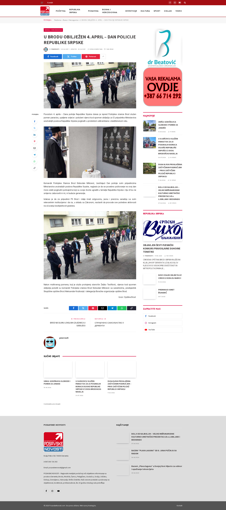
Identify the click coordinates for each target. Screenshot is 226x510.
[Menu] (42, 2)
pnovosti (55, 49)
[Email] (34, 148)
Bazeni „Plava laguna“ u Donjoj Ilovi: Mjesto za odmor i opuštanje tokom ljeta (156, 468)
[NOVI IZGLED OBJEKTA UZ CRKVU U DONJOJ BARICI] (149, 279)
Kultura (145, 11)
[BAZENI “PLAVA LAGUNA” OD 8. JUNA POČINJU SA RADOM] (122, 454)
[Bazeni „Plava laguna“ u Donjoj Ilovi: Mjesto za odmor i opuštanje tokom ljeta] (122, 470)
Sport (157, 11)
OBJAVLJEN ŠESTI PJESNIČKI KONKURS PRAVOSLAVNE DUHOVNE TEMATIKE (161, 248)
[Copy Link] (34, 168)
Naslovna (57, 20)
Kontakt (50, 2)
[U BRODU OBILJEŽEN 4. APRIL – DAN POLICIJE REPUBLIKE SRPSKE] (90, 85)
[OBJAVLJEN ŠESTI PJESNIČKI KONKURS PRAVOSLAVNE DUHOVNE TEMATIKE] (162, 229)
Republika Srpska (74, 11)
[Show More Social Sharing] (103, 56)
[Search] (184, 2)
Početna (61, 11)
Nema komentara (96, 49)
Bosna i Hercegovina (109, 11)
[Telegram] (34, 154)
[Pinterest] (34, 141)
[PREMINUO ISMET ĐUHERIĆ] (149, 293)
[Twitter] (34, 128)
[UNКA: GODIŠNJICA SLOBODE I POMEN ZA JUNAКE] (58, 369)
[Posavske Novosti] (44, 11)
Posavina (93, 11)
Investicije (131, 11)
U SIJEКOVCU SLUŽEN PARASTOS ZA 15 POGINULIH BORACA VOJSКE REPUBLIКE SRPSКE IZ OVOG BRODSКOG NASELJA (88, 386)
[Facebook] (34, 121)
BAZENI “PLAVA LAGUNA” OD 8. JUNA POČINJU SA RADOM (154, 452)
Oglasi (168, 11)
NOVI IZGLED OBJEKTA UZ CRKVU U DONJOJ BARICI (170, 276)
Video (179, 11)
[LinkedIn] (34, 134)
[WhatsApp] (34, 161)
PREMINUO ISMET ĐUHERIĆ (166, 291)
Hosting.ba (92, 506)
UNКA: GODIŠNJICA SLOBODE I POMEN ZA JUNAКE (57, 382)
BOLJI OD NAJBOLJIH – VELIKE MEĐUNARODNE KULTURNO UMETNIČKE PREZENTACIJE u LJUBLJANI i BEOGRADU (169, 193)
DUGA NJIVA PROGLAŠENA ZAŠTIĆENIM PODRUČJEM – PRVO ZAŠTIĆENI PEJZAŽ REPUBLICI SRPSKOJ (119, 385)
